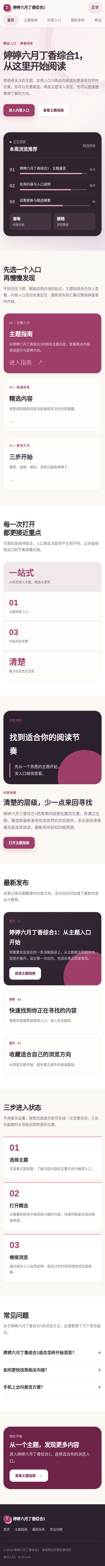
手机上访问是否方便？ (24, 1387)
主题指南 (31, 20)
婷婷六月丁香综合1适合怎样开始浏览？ (39, 1352)
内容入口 (54, 20)
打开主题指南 (19, 843)
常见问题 (56, 1529)
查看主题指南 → (28, 1476)
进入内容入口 (19, 110)
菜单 (95, 7)
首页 (10, 20)
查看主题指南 (53, 110)
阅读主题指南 (25, 973)
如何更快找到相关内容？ (26, 1370)
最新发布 (77, 20)
